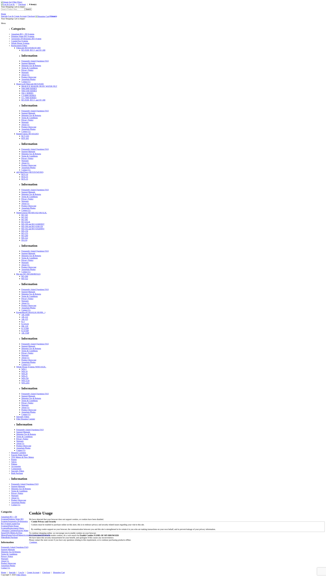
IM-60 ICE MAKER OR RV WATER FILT (39, 86)
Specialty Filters (22, 417)
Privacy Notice (27, 70)
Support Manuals (28, 63)
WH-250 (25, 378)
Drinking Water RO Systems (22, 36)
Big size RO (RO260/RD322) (28, 274)
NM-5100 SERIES (29, 91)
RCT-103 (25, 136)
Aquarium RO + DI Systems (22, 34)
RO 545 (24, 215)
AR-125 (24, 319)
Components (16, 469)
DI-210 (24, 240)
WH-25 (24, 376)
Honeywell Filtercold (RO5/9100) (30, 84)
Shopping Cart (59, 572)
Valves (14, 462)
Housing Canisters (18, 453)
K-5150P (25, 328)
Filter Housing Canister (25, 419)
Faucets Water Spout (19, 455)
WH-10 (24, 371)
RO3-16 (24, 174)
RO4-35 (24, 177)
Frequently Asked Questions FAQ (35, 61)
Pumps (14, 459)
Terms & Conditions (29, 68)
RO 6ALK (25, 222)
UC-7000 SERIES (28, 98)
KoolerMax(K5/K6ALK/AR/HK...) (30, 312)
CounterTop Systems (19, 41)
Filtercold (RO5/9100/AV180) (28, 48)
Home (3, 14)
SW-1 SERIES (27, 93)
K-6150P (25, 331)
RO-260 (24, 236)
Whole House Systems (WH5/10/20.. (31, 367)
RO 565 (24, 217)
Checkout (22, 4)
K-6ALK (25, 324)
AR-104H (25, 315)
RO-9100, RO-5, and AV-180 (33, 50)
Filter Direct (21, 575)
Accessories (16, 466)
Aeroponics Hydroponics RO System (26, 39)
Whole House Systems (20, 43)
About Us (25, 75)
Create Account (20, 16)
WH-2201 (25, 383)
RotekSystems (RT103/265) (27, 134)
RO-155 (24, 233)
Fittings (14, 464)
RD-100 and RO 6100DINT (32, 224)
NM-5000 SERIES (29, 88)
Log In (12, 4)
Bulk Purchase (17, 473)
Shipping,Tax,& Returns (31, 66)
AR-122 (24, 317)
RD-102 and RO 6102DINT (32, 229)
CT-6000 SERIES (28, 95)
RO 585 (24, 220)
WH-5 (23, 369)
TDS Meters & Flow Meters (22, 457)
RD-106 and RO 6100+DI (32, 226)
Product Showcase (28, 77)
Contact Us (25, 82)
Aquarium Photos (28, 79)
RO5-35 (24, 179)
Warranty (25, 72)
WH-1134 (25, 381)
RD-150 (24, 231)
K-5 (23, 321)
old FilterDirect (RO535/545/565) (29, 172)
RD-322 (24, 238)
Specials (4, 16)
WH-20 (24, 374)
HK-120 (24, 326)
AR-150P (25, 333)
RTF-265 (25, 138)
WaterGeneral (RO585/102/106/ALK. (31, 213)
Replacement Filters (19, 45)
